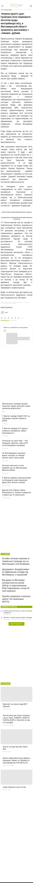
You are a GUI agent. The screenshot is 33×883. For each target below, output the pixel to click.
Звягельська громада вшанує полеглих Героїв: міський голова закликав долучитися (16, 406)
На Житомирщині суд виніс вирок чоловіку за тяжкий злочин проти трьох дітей (14, 455)
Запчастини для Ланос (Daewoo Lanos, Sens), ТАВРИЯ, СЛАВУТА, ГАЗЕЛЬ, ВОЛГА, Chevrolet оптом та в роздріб (16, 719)
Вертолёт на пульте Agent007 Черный (15, 705)
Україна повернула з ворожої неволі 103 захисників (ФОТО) (16, 599)
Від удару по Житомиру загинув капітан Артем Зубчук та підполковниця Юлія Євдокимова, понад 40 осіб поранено (15, 585)
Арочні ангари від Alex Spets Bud (15, 748)
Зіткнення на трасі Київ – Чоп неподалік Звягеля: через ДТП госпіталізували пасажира (15, 443)
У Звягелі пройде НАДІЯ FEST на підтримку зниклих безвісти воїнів (16, 418)
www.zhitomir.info (6, 307)
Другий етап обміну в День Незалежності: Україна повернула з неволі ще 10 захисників (16, 492)
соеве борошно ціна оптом (14, 787)
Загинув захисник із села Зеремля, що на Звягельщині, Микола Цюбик (14, 467)
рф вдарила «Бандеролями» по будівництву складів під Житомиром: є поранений (15, 572)
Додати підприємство (16, 624)
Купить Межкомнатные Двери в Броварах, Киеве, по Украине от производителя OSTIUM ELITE (16, 760)
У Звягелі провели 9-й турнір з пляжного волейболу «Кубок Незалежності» (15, 430)
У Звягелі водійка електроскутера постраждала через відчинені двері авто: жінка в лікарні (16, 480)
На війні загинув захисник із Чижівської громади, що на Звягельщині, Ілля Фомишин (16, 561)
